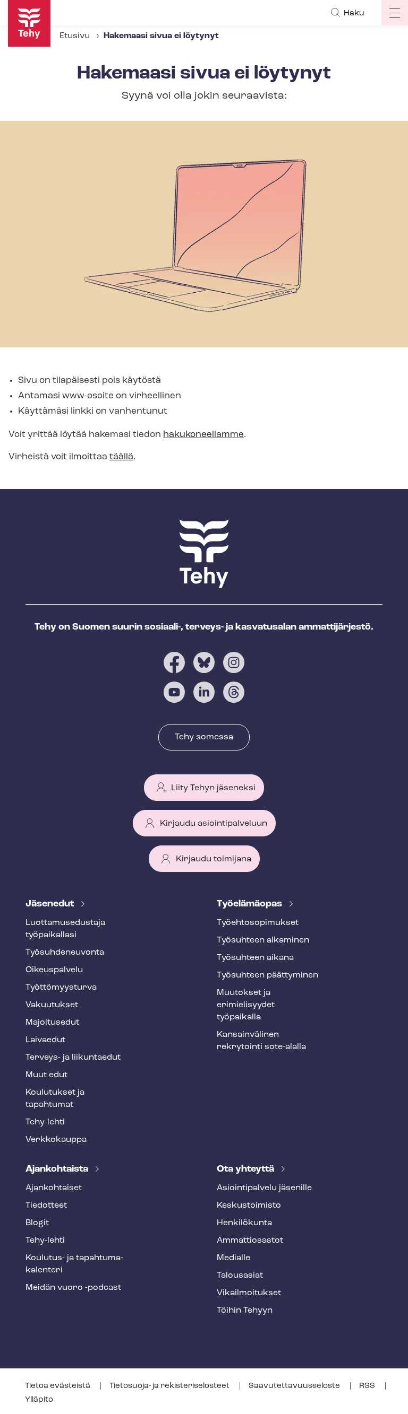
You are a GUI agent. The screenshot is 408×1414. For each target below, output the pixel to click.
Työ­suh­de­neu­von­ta (65, 952)
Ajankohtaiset (54, 1188)
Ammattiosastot (250, 1240)
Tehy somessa (204, 737)
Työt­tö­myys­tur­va (61, 987)
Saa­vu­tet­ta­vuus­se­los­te (295, 1386)
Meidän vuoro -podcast (73, 1288)
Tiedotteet (46, 1205)
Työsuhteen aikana (255, 958)
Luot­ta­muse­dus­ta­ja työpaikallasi (65, 929)
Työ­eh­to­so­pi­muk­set (258, 923)
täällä (121, 456)
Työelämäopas (250, 904)
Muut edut (46, 1075)
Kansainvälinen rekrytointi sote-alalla (261, 1041)
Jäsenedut (51, 904)
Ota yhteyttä (246, 1169)
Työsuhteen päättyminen (267, 975)
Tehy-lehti (45, 1122)
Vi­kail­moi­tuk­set (249, 1293)
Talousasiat (240, 1275)
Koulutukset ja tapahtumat (55, 1098)
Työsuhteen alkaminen (263, 940)
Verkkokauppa (56, 1140)
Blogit (37, 1223)
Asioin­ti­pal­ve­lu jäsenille (264, 1188)
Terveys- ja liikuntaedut (73, 1057)
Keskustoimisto (249, 1205)
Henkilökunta (244, 1223)
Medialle (233, 1258)
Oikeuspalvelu (54, 970)
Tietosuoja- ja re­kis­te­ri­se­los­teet (170, 1386)
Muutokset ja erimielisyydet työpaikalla (246, 1005)
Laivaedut (45, 1040)
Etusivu (75, 36)
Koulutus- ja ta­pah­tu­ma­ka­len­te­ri (74, 1264)
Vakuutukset (52, 1005)
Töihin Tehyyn (245, 1310)
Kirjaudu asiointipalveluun (213, 823)
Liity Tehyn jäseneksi (213, 788)
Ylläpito (39, 1400)
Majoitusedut (52, 1022)
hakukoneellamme (203, 434)
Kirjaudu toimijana (213, 859)
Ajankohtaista (58, 1169)
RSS (368, 1386)
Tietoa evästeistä (58, 1386)
